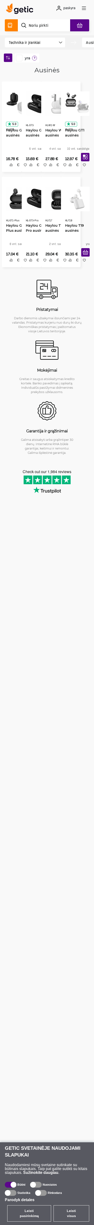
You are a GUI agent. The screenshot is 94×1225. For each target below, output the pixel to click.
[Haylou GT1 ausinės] (75, 102)
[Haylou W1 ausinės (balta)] (56, 102)
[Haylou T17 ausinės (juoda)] (56, 198)
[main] (21, 9)
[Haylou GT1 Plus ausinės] (16, 198)
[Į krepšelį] (84, 259)
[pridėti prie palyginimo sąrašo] (10, 170)
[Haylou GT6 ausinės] (16, 102)
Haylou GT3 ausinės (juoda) (34, 133)
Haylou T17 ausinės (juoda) (53, 230)
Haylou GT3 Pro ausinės (34, 227)
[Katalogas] (11, 25)
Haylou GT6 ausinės (14, 131)
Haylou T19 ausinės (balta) (72, 230)
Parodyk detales (19, 1200)
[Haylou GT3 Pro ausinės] (36, 198)
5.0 (12, 122)
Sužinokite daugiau (40, 1173)
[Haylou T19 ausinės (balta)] (75, 198)
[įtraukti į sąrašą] (24, 170)
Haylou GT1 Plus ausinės (15, 227)
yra (27, 58)
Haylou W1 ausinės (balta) (53, 133)
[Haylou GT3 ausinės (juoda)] (36, 102)
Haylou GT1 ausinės (73, 131)
